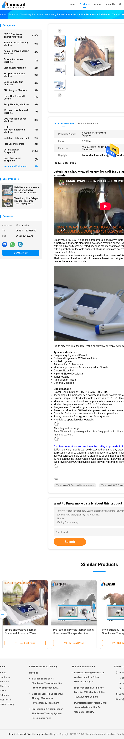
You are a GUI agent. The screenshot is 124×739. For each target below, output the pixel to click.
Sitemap (4, 695)
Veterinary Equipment (21, 166)
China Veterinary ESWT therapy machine (29, 734)
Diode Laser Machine (21, 67)
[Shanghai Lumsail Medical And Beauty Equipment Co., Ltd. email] (4, 244)
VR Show (4, 681)
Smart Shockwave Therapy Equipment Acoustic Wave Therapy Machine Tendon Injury (23, 633)
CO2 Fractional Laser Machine (21, 120)
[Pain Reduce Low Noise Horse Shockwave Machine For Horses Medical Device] (7, 190)
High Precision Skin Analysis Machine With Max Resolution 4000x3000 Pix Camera (89, 692)
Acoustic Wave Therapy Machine (21, 52)
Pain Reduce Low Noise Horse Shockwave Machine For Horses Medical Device (26, 190)
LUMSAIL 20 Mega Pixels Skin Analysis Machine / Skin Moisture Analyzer (89, 677)
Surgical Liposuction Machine (21, 74)
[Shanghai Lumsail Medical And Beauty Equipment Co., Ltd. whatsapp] (12, 244)
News (3, 690)
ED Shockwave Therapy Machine (21, 43)
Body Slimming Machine (21, 104)
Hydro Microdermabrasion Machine (21, 130)
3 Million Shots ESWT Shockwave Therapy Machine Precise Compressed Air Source (47, 683)
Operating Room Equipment (21, 159)
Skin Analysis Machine (21, 90)
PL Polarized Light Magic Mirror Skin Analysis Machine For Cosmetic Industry (90, 707)
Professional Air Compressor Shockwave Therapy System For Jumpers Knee (47, 713)
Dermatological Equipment (21, 151)
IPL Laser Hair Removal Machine (21, 111)
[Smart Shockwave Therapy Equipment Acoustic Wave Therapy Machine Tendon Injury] (25, 602)
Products (5, 677)
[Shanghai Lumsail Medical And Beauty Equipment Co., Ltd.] (14, 5)
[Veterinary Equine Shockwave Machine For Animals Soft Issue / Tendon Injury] (94, 56)
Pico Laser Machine (21, 144)
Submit (70, 542)
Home (3, 672)
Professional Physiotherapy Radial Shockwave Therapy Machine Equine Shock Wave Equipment (73, 633)
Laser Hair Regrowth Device (21, 97)
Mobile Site (5, 699)
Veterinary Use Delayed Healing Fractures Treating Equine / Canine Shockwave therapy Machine (26, 201)
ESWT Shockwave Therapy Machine (21, 35)
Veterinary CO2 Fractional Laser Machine (75, 485)
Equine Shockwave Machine (21, 60)
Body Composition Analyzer (21, 83)
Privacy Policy (7, 704)
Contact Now (21, 253)
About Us (5, 686)
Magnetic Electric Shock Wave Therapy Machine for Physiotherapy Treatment (47, 698)
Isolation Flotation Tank (21, 138)
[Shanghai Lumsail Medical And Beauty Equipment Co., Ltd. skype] (20, 244)
